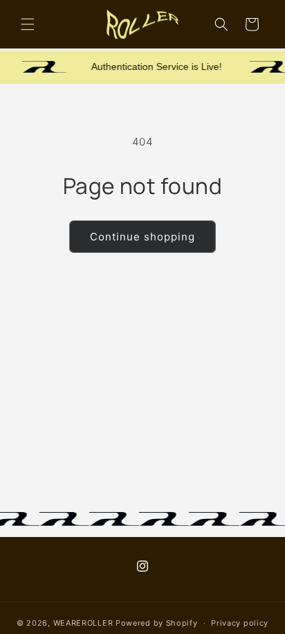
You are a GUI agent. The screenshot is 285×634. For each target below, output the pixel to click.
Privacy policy (239, 623)
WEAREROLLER (83, 623)
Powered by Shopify (157, 623)
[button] (27, 24)
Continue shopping (142, 236)
